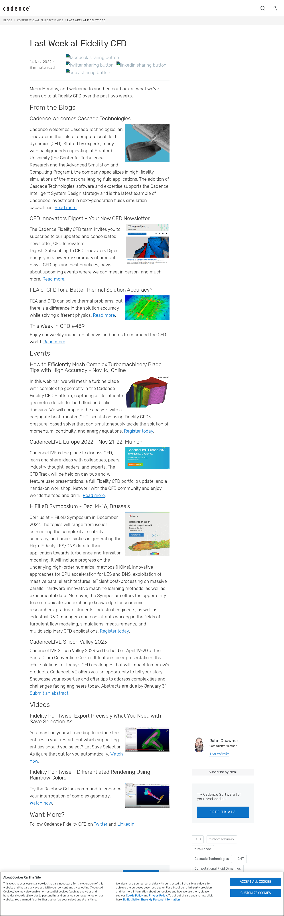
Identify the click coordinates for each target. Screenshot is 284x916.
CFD (198, 839)
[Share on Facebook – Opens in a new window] (92, 57)
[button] (263, 8)
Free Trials (223, 812)
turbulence (203, 849)
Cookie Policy (134, 895)
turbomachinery (221, 839)
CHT (241, 859)
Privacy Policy (158, 895)
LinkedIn (125, 824)
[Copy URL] (88, 72)
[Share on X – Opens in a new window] (89, 65)
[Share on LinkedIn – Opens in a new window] (141, 65)
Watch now (41, 803)
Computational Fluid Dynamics (218, 868)
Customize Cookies (256, 893)
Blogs (7, 20)
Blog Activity (219, 754)
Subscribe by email (223, 772)
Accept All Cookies (256, 881)
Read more (66, 207)
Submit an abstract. (49, 693)
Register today (138, 431)
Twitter (101, 824)
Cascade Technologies (212, 859)
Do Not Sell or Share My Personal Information (151, 899)
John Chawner (224, 740)
